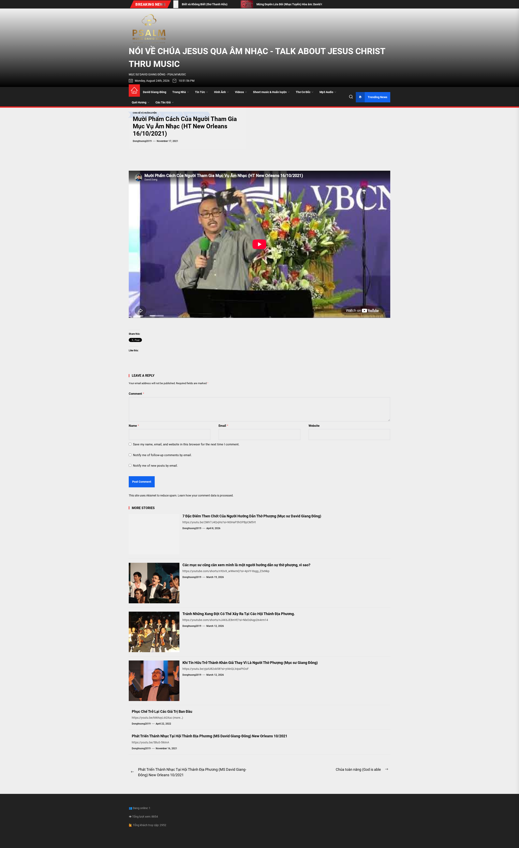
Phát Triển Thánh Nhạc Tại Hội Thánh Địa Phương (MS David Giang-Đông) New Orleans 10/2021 (209, 736)
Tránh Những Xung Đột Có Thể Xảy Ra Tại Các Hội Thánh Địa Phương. (238, 614)
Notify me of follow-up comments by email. (162, 455)
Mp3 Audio (326, 92)
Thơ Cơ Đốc (303, 92)
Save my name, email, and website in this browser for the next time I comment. (186, 444)
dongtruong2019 (142, 141)
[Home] (134, 90)
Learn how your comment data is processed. (206, 495)
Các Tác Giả (163, 102)
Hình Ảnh (220, 92)
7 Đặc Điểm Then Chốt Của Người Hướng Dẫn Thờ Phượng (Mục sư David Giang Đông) (251, 516)
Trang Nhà (179, 92)
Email (223, 426)
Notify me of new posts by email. (155, 465)
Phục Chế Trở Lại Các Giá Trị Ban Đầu (162, 711)
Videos (239, 92)
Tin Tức (200, 92)
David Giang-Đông (154, 92)
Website (314, 426)
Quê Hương (139, 102)
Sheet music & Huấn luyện (270, 92)
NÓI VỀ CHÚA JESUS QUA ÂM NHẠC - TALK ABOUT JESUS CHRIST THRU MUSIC (257, 57)
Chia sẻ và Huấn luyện (145, 113)
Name (134, 426)
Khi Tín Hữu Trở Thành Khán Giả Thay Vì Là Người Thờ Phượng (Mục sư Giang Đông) (250, 662)
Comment (136, 394)
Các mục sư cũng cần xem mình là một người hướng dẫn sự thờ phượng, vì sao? (246, 565)
